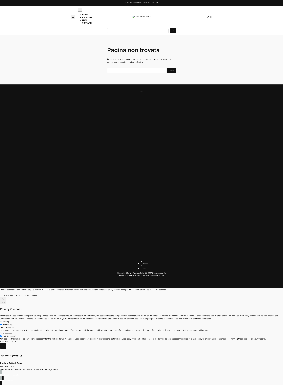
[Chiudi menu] (80, 10)
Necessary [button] (4, 321)
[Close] (3, 346)
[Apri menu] (73, 17)
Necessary (7, 324)
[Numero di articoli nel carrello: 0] (211, 17)
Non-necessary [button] (6, 333)
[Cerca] (173, 30)
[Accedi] (208, 17)
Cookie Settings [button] (7, 295)
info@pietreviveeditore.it (155, 275)
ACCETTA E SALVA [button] (8, 342)
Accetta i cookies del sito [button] (26, 295)
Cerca (171, 70)
